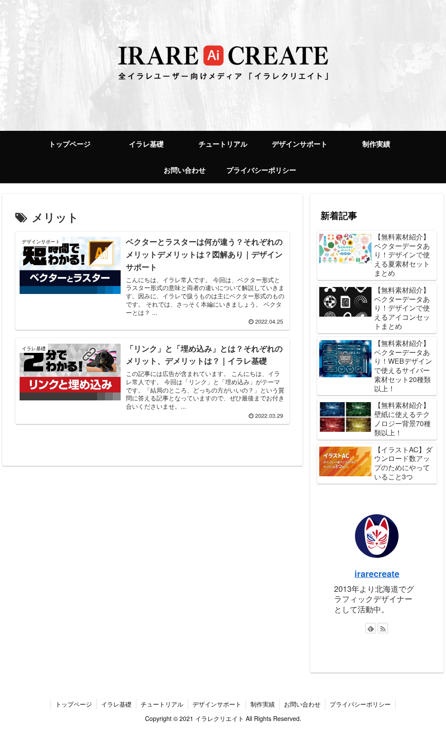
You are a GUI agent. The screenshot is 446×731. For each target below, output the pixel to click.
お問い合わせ (302, 704)
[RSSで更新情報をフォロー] (383, 628)
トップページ (73, 704)
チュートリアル (162, 704)
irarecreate (377, 573)
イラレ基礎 (116, 704)
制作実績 (262, 704)
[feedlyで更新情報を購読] (370, 628)
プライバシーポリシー (360, 704)
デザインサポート (217, 704)
